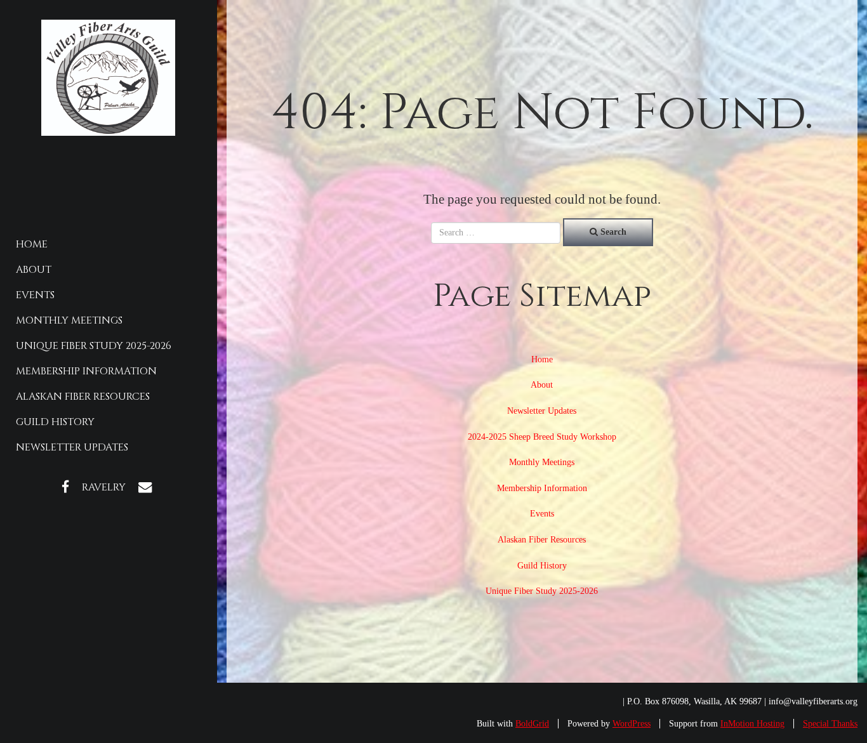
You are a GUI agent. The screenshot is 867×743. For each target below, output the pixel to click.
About (33, 270)
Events (35, 295)
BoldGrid (532, 723)
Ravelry (104, 487)
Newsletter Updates (72, 447)
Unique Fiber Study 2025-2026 (93, 346)
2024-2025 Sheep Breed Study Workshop (542, 437)
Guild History (55, 422)
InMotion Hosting (752, 723)
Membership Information (86, 371)
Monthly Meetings (69, 320)
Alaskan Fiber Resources (83, 397)
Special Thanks (830, 723)
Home (32, 244)
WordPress (631, 723)
